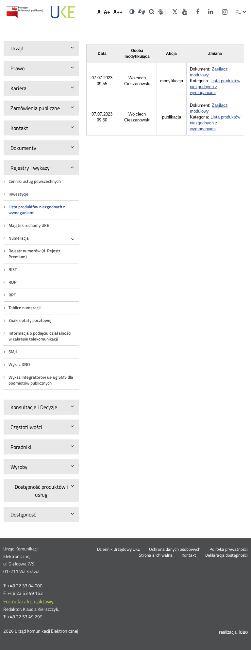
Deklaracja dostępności (226, 555)
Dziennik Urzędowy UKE (118, 549)
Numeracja (18, 238)
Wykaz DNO (19, 364)
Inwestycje (18, 194)
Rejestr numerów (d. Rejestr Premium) (34, 254)
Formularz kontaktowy (28, 601)
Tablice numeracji (24, 308)
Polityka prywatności (228, 549)
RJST (12, 269)
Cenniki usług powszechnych (34, 181)
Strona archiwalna (156, 555)
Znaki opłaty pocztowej (29, 320)
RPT (12, 295)
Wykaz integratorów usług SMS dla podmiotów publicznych (40, 380)
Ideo (243, 632)
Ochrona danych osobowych (174, 549)
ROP (12, 282)
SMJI (12, 352)
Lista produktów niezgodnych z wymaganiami (36, 210)
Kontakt (189, 555)
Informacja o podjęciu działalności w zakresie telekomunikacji (39, 336)
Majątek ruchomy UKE (28, 225)
